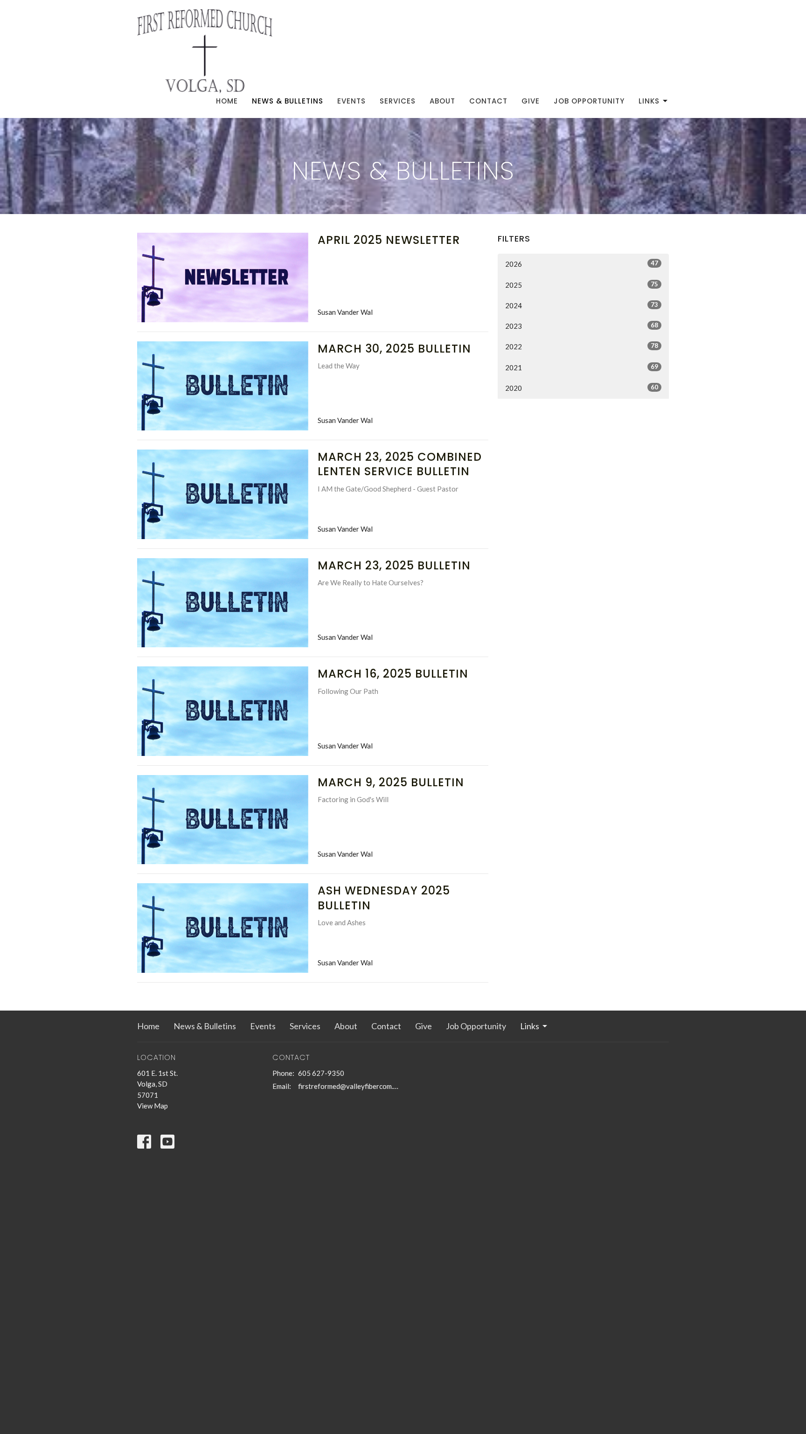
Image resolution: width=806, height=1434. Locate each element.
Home (227, 101)
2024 (581, 305)
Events (351, 101)
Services (398, 101)
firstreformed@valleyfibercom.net (348, 1086)
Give (530, 101)
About (442, 101)
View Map (152, 1105)
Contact (488, 101)
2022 (581, 346)
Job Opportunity (589, 101)
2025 (581, 284)
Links (649, 101)
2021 (581, 367)
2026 (581, 263)
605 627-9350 (321, 1073)
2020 (581, 387)
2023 (581, 325)
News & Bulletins (287, 101)
